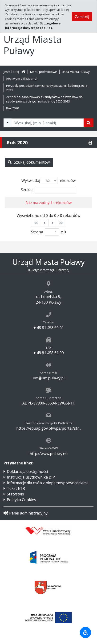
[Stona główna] (23, 72)
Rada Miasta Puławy (75, 72)
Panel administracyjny (28, 513)
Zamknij (82, 16)
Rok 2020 (12, 108)
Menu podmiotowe (43, 72)
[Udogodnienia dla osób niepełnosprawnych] (85, 632)
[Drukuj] (90, 142)
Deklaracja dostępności (27, 471)
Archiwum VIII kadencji (21, 78)
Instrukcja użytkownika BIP (31, 477)
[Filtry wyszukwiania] (8, 122)
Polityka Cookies (21, 499)
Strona (37, 232)
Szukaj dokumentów (32, 162)
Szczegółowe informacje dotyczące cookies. (33, 25)
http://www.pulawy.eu (49, 453)
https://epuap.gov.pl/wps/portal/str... (48, 428)
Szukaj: (27, 189)
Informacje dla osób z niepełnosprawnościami (47, 482)
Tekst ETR (16, 488)
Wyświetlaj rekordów (48, 180)
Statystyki (15, 494)
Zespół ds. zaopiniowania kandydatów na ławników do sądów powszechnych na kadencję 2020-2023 (44, 99)
